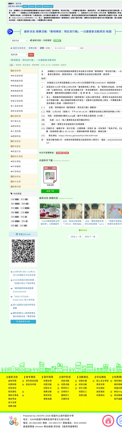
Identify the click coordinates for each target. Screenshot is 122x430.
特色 (22, 217)
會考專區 (31, 377)
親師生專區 (18, 156)
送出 (31, 55)
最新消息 (13, 377)
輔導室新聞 (18, 96)
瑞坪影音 (66, 377)
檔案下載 (50, 191)
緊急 (23, 221)
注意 (22, 212)
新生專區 (17, 161)
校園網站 (100, 395)
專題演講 (48, 399)
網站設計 (37, 362)
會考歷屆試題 (32, 381)
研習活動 (83, 384)
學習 (12, 208)
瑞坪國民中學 (48, 6)
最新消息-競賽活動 (15, 6)
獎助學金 (17, 126)
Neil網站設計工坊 (50, 362)
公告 (22, 208)
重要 (23, 203)
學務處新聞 (18, 86)
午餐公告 (17, 121)
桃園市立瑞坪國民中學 (62, 416)
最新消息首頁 (18, 48)
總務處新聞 (18, 91)
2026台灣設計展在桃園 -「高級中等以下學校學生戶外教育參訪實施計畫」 (24, 283)
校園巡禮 (48, 381)
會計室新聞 (18, 101)
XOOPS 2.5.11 (45, 359)
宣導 (12, 199)
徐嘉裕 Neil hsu (51, 365)
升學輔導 (17, 166)
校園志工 (83, 392)
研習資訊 (17, 141)
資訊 (12, 217)
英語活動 (65, 381)
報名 (12, 203)
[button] (80, 230)
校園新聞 (17, 116)
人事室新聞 (18, 106)
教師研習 (48, 395)
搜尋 (82, 48)
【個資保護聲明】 (70, 426)
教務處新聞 (18, 81)
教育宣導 (100, 384)
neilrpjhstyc (42, 353)
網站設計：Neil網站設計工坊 (14, 359)
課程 (12, 212)
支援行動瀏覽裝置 (91, 356)
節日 (22, 199)
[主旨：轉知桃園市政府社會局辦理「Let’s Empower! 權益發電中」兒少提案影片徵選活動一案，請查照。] (94, 211)
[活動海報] (50, 175)
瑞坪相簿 (48, 377)
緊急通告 (17, 146)
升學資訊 (17, 172)
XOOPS (40, 416)
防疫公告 (17, 151)
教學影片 (65, 388)
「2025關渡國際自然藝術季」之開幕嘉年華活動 (50, 224)
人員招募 (17, 131)
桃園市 (25, 6)
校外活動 (83, 388)
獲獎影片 (65, 395)
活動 (11, 65)
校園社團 (83, 381)
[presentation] (41, 211)
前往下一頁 (91, 237)
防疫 (21, 225)
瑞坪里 (18, 4)
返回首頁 (108, 421)
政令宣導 (17, 182)
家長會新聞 (18, 111)
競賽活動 (33, 48)
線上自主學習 (102, 381)
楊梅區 (32, 6)
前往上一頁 (75, 237)
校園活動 (48, 384)
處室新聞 (17, 71)
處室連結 (100, 392)
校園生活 (48, 388)
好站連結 (101, 377)
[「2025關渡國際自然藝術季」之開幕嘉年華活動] (50, 211)
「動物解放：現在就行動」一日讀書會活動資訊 (32, 60)
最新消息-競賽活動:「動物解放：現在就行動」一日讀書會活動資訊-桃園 (68, 31)
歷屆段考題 (31, 384)
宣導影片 (65, 392)
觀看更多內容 (24, 322)
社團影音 (65, 399)
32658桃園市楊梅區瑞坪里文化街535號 (50, 419)
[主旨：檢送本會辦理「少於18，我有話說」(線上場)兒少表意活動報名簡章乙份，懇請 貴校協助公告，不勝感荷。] (72, 211)
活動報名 (84, 377)
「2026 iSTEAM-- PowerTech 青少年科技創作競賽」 (24, 300)
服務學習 (17, 136)
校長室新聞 (18, 76)
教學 (12, 225)
